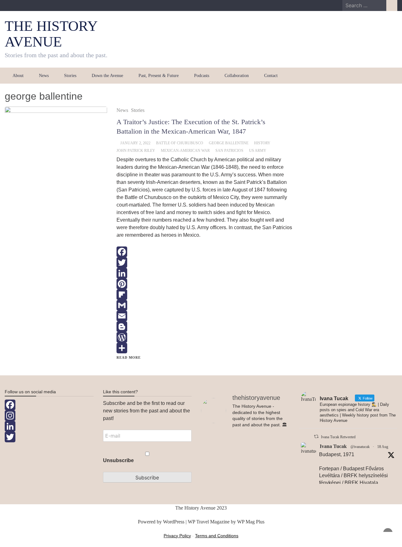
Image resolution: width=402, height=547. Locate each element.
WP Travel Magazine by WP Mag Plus (226, 521)
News (44, 75)
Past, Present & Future (159, 75)
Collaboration (237, 75)
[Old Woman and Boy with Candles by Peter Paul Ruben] (276, 477)
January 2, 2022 (135, 143)
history (262, 143)
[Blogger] (204, 326)
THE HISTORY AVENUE (51, 34)
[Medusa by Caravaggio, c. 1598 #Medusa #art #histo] (245, 462)
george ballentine (228, 143)
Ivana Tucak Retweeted (338, 437)
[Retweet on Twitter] (316, 436)
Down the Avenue (107, 75)
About (18, 75)
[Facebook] (204, 251)
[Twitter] (204, 262)
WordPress (173, 521)
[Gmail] (204, 305)
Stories (70, 75)
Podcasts (201, 75)
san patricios (229, 150)
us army (257, 150)
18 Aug (382, 447)
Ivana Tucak (333, 446)
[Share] (204, 348)
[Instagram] (49, 415)
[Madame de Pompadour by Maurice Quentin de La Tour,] (215, 481)
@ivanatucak (360, 447)
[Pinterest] (204, 284)
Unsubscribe (118, 460)
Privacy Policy (177, 535)
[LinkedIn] (204, 273)
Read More (129, 357)
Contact (271, 75)
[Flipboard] (204, 294)
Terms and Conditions (216, 535)
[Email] (204, 316)
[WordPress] (204, 337)
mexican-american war (185, 150)
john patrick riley (136, 150)
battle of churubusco (179, 143)
